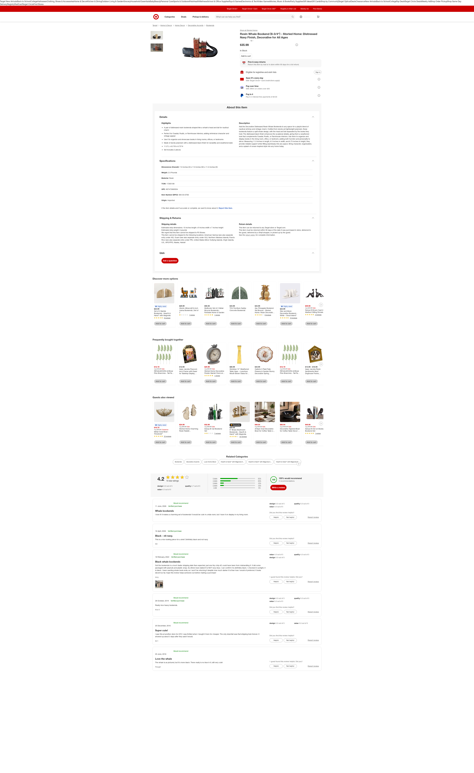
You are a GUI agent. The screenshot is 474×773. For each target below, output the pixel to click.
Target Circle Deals (413, 1)
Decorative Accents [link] (192, 462)
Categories (170, 16)
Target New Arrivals (8, 1)
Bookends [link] (178, 462)
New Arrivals (370, 1)
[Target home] (156, 17)
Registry (10, 4)
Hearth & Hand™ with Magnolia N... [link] (287, 462)
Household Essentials (140, 1)
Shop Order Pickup (439, 1)
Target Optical (344, 1)
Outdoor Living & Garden (112, 1)
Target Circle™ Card (249, 9)
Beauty (157, 1)
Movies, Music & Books (280, 1)
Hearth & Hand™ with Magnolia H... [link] (232, 462)
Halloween (42, 1)
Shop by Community (329, 1)
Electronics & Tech (249, 1)
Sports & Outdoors (181, 1)
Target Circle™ (232, 9)
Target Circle (28, 4)
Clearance (360, 1)
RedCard (18, 4)
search (292, 17)
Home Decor (180, 25)
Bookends (210, 25)
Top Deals (400, 1)
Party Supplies (296, 1)
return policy (250, 235)
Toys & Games (235, 1)
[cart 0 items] (318, 16)
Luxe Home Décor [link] (210, 462)
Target (155, 25)
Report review (313, 517)
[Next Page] (321, 305)
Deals (353, 1)
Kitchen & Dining (94, 1)
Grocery (126, 1)
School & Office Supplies (218, 1)
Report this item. (226, 208)
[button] (247, 41)
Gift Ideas (307, 1)
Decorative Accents (195, 25)
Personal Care (167, 1)
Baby (152, 1)
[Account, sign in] (306, 16)
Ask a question (170, 260)
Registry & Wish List (288, 9)
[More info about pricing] (296, 44)
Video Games (264, 1)
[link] (247, 41)
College (33, 1)
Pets (191, 1)
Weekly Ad (426, 1)
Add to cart (246, 56)
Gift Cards (316, 1)
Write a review (278, 487)
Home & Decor (80, 1)
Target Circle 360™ (269, 9)
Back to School (23, 1)
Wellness (203, 1)
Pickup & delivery (201, 16)
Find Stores (39, 4)
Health (196, 1)
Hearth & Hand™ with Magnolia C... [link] (259, 462)
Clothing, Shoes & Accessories (60, 1)
